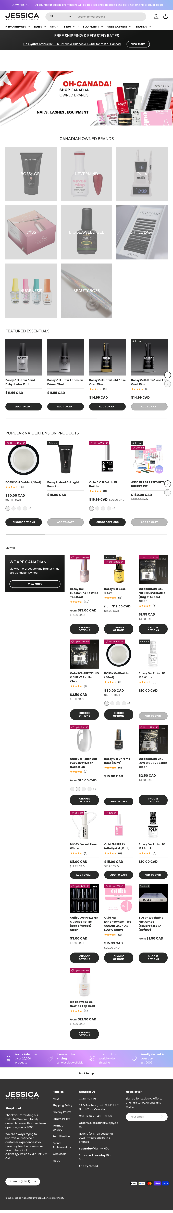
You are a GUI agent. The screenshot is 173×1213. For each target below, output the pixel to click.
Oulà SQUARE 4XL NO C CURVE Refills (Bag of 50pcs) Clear (152, 595)
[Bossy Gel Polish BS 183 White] (153, 654)
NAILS (38, 27)
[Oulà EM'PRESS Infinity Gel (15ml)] (118, 825)
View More (35, 584)
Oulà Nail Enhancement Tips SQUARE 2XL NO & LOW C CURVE (117, 924)
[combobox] (95, 16)
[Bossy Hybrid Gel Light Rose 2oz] (65, 459)
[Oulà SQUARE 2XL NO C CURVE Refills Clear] (84, 654)
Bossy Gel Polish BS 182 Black (152, 846)
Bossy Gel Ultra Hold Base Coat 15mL (107, 382)
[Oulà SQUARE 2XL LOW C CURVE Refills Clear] (153, 739)
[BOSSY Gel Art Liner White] (84, 825)
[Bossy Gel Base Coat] (118, 569)
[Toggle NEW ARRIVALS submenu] (29, 26)
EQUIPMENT (91, 27)
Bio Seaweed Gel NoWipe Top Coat (82, 1004)
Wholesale (59, 1154)
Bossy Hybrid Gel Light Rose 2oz (63, 484)
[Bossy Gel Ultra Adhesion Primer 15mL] (65, 357)
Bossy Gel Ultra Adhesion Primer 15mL (65, 382)
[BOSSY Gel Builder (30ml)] (23, 459)
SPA (53, 27)
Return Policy (61, 1119)
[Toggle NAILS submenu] (45, 26)
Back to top (86, 1073)
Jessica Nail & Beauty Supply (28, 1197)
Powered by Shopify (54, 1197)
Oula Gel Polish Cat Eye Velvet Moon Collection (83, 763)
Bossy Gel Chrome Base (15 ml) (117, 761)
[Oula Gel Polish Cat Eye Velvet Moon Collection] (84, 739)
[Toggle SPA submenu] (58, 26)
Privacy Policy (62, 1112)
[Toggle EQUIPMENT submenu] (102, 26)
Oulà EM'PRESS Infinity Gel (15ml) (117, 846)
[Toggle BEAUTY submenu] (78, 26)
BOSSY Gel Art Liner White (83, 846)
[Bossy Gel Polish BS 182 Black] (153, 825)
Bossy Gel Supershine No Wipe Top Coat (84, 593)
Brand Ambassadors (62, 1145)
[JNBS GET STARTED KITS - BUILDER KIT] (149, 459)
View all (10, 548)
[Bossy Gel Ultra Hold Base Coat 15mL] (107, 357)
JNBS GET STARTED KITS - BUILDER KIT (149, 484)
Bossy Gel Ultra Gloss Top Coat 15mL (149, 382)
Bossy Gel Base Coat (115, 591)
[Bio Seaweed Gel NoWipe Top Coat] (84, 982)
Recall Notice (61, 1136)
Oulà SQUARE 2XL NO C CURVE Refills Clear (84, 677)
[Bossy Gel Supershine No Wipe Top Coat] (84, 569)
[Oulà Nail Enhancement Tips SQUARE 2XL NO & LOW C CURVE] (118, 898)
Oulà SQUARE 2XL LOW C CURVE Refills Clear (153, 763)
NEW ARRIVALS (15, 27)
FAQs (56, 1099)
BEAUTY (69, 27)
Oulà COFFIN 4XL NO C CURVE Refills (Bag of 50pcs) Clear (84, 924)
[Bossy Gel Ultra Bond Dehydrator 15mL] (23, 357)
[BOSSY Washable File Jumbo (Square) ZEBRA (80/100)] (153, 898)
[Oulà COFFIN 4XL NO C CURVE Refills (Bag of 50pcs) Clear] (84, 898)
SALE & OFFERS (117, 27)
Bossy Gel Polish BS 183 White (152, 675)
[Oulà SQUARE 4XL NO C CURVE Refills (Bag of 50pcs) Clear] (153, 569)
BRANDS (141, 27)
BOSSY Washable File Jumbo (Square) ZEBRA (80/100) (151, 924)
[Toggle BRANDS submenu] (150, 26)
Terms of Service (59, 1128)
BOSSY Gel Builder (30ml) (23, 482)
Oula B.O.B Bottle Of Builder (103, 484)
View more (138, 44)
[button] (165, 16)
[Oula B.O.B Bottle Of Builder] (107, 459)
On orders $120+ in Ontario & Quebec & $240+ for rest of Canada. (72, 44)
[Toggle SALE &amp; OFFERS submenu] (130, 26)
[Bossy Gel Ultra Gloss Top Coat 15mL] (149, 357)
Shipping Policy (62, 1105)
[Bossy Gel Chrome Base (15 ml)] (118, 739)
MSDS (56, 1161)
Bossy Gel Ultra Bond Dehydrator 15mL (20, 382)
